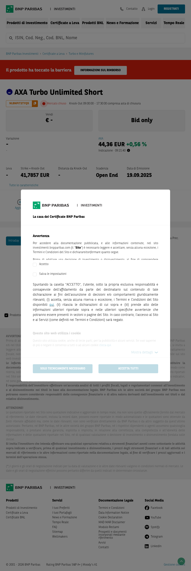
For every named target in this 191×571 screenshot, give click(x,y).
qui (51, 305)
